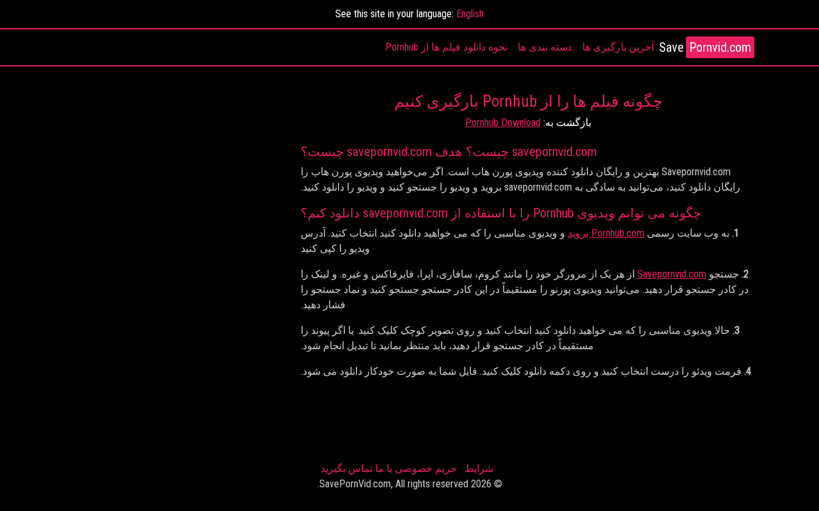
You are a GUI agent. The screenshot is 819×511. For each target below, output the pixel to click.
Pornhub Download (503, 122)
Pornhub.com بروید (606, 233)
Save (705, 47)
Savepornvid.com (671, 274)
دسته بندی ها (545, 47)
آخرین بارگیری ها (618, 47)
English (470, 14)
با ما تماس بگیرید (356, 468)
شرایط (479, 468)
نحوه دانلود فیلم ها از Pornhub (446, 47)
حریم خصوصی (426, 468)
